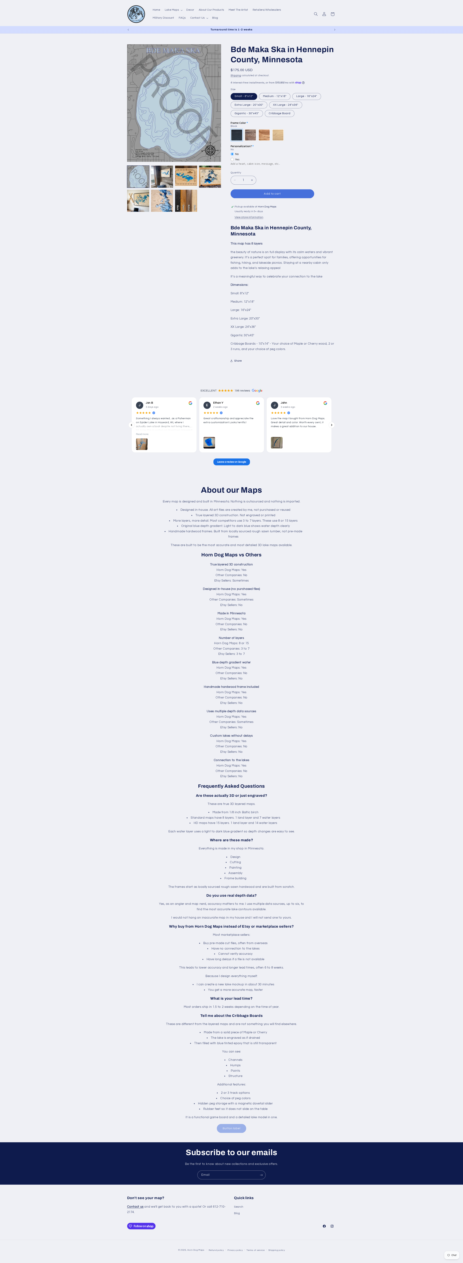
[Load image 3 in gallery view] (186, 177)
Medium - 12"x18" (274, 96)
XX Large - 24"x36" (285, 105)
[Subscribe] (261, 1175)
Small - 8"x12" (244, 96)
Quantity (236, 172)
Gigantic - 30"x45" (247, 113)
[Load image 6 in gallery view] (162, 201)
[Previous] (131, 425)
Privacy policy (235, 1250)
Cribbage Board (280, 113)
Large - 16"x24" (306, 96)
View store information (249, 217)
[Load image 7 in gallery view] (186, 201)
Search (238, 1206)
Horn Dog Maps (195, 1250)
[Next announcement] (335, 29)
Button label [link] (232, 1128)
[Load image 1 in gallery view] (138, 177)
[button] (173, 10)
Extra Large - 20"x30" (249, 105)
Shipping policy (276, 1250)
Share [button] (238, 360)
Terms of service (256, 1250)
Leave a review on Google (231, 462)
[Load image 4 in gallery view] (210, 177)
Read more (142, 434)
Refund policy (216, 1250)
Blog (237, 1213)
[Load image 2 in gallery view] (162, 177)
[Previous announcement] (128, 29)
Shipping (236, 75)
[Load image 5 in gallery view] (138, 201)
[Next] (332, 425)
